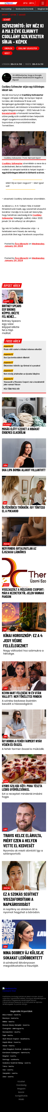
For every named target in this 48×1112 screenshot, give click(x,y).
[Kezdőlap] (8, 3)
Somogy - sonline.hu (11, 1059)
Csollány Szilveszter (12, 163)
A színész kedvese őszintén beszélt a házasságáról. (19, 702)
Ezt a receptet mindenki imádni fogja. (22, 795)
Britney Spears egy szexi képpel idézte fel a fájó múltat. (11, 327)
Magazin (21, 1089)
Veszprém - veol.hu (10, 1073)
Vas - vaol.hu (8, 1070)
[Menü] (43, 3)
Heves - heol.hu (9, 1046)
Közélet (22, 1081)
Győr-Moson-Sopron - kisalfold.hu (16, 1039)
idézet (7, 53)
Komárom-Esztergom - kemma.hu (16, 1053)
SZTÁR (13, 15)
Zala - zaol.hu (8, 1077)
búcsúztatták (9, 113)
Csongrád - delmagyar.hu (13, 1029)
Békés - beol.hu (8, 1022)
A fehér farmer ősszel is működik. (23, 748)
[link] (8, 301)
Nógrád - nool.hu (9, 1056)
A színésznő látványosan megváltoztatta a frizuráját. (21, 964)
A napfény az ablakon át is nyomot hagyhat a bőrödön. (21, 911)
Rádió (22, 1099)
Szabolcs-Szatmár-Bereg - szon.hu (17, 1063)
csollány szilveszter (27, 48)
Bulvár (21, 1092)
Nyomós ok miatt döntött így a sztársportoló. (23, 852)
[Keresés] (37, 3)
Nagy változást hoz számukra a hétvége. (23, 652)
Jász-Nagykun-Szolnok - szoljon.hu (17, 1049)
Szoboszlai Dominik (24, 9)
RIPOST (5, 15)
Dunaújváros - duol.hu (11, 1032)
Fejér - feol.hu (8, 1035)
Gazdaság (21, 1085)
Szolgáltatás (21, 1096)
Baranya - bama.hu (11, 1018)
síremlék (8, 48)
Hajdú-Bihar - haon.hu (12, 1042)
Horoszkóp (6, 9)
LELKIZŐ (22, 15)
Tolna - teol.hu (8, 1066)
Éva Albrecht (21, 243)
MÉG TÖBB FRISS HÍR (11, 388)
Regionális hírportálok (21, 1011)
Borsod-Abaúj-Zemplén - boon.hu (16, 1025)
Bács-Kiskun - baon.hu (12, 1015)
